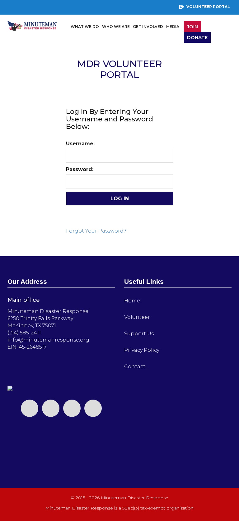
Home (132, 301)
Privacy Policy (141, 350)
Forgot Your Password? (96, 231)
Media (172, 26)
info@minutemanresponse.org (48, 340)
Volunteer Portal (208, 6)
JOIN (192, 26)
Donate (197, 37)
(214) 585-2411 (24, 333)
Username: (80, 144)
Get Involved (148, 26)
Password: (79, 169)
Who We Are (116, 26)
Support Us (139, 334)
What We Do (85, 26)
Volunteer (137, 317)
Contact (134, 366)
